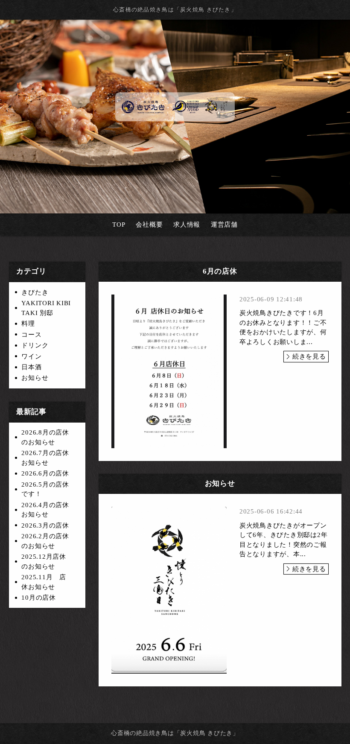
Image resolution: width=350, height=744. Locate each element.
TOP (118, 224)
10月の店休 (38, 597)
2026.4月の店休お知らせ (45, 510)
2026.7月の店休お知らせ (45, 457)
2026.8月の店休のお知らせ (45, 437)
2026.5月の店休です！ (45, 489)
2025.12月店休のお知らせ (43, 561)
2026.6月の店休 (45, 473)
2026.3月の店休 (45, 525)
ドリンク (34, 345)
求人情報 (186, 224)
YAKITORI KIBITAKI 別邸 (46, 308)
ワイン (31, 356)
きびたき (34, 292)
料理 (28, 323)
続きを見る (309, 356)
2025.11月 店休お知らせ (43, 582)
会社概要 (149, 224)
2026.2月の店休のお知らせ (45, 541)
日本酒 (31, 367)
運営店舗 (224, 224)
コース (31, 334)
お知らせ (34, 377)
